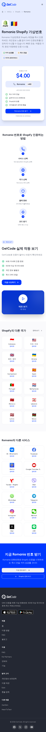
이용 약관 (5, 683)
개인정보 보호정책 (9, 679)
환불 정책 (5, 692)
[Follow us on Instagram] (26, 727)
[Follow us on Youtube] (31, 727)
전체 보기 (36, 330)
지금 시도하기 (10, 282)
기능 (3, 666)
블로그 (4, 639)
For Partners (7, 657)
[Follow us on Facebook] (14, 727)
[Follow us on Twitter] (20, 727)
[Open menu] (42, 4)
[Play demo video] (23, 298)
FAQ (3, 635)
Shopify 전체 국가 (25, 576)
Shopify (17, 12)
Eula (3, 688)
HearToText (7, 709)
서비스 (9, 12)
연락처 (4, 661)
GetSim (5, 705)
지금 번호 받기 (21, 570)
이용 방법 (5, 630)
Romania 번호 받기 (21, 111)
